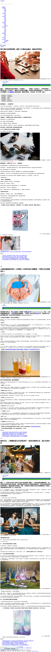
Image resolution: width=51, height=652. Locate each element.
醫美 (5, 34)
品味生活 (4, 37)
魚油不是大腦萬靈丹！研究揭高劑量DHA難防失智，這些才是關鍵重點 (14, 436)
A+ (2, 86)
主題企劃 (4, 42)
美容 (5, 35)
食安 (5, 20)
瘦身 (5, 24)
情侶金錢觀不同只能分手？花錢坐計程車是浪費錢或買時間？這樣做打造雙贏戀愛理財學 (17, 640)
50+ (24, 647)
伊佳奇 (4, 304)
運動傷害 (6, 25)
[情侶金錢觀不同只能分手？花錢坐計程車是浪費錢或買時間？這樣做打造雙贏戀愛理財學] (25, 243)
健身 (5, 23)
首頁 (1, 45)
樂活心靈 (4, 26)
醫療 (5, 10)
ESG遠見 (21, 647)
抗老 (5, 36)
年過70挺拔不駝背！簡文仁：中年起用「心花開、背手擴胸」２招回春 (14, 256)
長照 (5, 11)
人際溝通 (4, 45)
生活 (37, 313)
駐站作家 (4, 39)
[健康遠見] (2, 0)
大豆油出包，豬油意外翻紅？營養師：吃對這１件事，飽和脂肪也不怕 (14, 255)
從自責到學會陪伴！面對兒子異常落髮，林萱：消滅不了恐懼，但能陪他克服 (15, 259)
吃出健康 (4, 16)
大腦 (15, 312)
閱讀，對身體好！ (6, 81)
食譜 (5, 21)
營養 (5, 19)
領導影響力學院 (28, 647)
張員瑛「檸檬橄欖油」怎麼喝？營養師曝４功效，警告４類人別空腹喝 (14, 641)
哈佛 (1, 266)
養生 (5, 17)
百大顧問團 (6, 40)
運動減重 (4, 22)
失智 (5, 12)
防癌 (5, 14)
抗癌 (5, 15)
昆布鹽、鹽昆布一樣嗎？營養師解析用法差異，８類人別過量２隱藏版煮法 (15, 258)
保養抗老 (4, 33)
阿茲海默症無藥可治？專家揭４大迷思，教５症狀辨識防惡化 (13, 434)
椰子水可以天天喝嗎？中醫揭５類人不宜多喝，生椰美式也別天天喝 (14, 257)
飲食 (5, 18)
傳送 (3, 85)
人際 (1, 438)
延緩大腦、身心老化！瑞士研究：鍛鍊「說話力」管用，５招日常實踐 (14, 435)
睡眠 (5, 32)
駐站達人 (6, 41)
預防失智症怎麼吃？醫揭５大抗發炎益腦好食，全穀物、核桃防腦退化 (14, 432)
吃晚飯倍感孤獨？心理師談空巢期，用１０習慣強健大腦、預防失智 (14, 433)
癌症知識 (4, 13)
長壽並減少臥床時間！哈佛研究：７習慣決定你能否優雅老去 (13, 642)
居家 (5, 38)
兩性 (5, 27)
